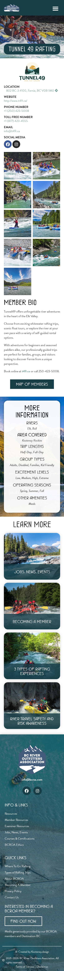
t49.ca (26, 371)
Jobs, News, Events (32, 572)
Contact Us (12, 897)
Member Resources (16, 819)
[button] (55, 8)
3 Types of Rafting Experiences (32, 671)
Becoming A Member (32, 621)
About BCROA (14, 878)
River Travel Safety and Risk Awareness (32, 721)
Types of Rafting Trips (17, 872)
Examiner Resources (17, 826)
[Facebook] (8, 144)
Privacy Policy (13, 891)
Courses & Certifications (19, 838)
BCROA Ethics (14, 844)
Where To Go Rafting (17, 866)
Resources (11, 813)
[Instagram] (16, 144)
